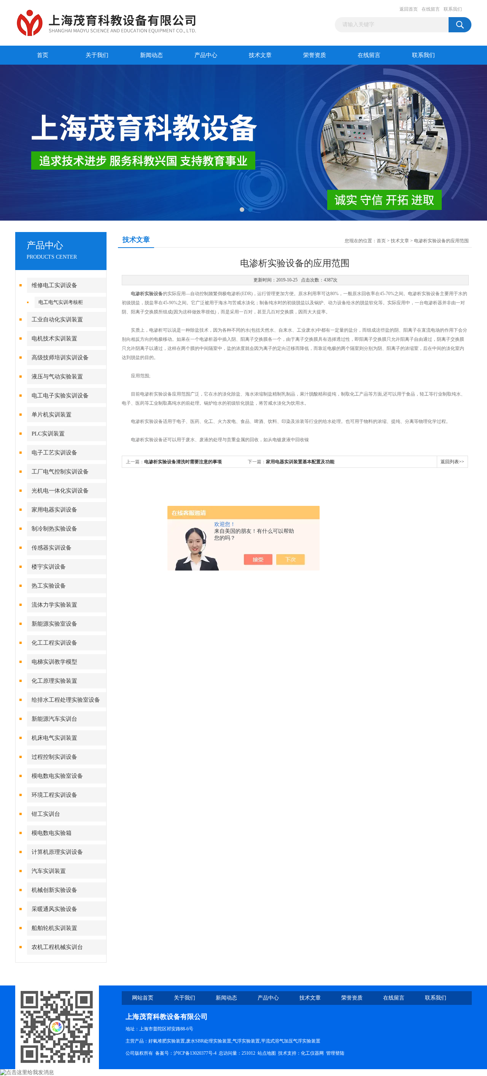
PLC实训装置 (48, 434)
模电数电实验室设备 (57, 776)
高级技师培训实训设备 (60, 357)
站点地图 (267, 1053)
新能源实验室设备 (54, 624)
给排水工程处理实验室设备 (66, 700)
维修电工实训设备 (54, 285)
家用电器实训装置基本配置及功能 (300, 461)
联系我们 (453, 9)
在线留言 (431, 9)
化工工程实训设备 (54, 643)
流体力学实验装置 (54, 605)
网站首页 (142, 998)
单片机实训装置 (52, 415)
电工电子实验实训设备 (60, 396)
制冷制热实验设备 (54, 529)
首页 (42, 55)
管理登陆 (335, 1053)
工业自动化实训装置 (57, 319)
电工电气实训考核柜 (60, 302)
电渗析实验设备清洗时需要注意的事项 (183, 461)
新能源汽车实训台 (54, 719)
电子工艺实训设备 (54, 453)
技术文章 (260, 55)
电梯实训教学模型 (54, 662)
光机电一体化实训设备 (60, 491)
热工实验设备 (49, 586)
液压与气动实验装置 (57, 377)
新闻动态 (151, 55)
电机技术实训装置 (54, 338)
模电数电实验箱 (52, 833)
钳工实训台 (46, 814)
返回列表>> (452, 461)
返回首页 (408, 9)
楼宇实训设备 (49, 567)
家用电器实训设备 (54, 510)
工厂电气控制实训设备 (60, 472)
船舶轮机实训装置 (54, 928)
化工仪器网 (312, 1053)
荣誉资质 (314, 55)
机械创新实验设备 (54, 890)
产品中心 (205, 55)
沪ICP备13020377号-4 (194, 1053)
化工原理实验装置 (54, 681)
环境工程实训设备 (54, 795)
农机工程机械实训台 (57, 947)
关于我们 (97, 55)
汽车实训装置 (49, 871)
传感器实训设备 (52, 548)
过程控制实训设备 (54, 757)
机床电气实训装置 (54, 738)
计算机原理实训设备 (57, 852)
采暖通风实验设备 (54, 909)
